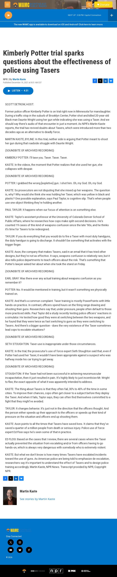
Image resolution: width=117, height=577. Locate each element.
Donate (104, 4)
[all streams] (112, 15)
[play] (8, 15)
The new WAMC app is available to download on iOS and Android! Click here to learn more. (58, 24)
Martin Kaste (19, 79)
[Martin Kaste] (10, 496)
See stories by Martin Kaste (37, 499)
